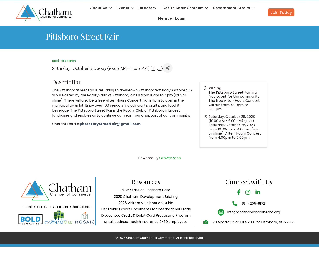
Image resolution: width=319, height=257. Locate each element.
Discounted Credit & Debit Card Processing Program (146, 215)
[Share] (168, 68)
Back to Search (64, 61)
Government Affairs (231, 8)
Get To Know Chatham (183, 8)
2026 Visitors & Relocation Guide (145, 202)
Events (123, 8)
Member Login (171, 18)
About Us (98, 8)
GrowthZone (170, 157)
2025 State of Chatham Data (145, 190)
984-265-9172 (252, 203)
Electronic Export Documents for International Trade (146, 209)
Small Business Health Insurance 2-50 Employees (145, 221)
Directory (147, 8)
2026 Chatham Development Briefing (146, 196)
